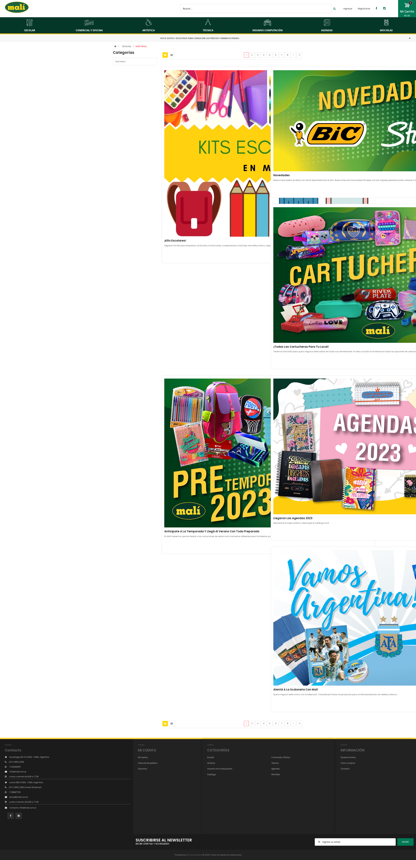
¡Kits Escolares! (175, 241)
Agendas (275, 768)
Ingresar (347, 8)
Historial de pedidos (147, 763)
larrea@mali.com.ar (18, 796)
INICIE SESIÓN (167, 38)
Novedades (281, 175)
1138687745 (14, 792)
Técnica (275, 763)
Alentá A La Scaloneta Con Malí (295, 689)
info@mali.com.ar (17, 771)
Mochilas (275, 774)
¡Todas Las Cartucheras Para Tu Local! (301, 347)
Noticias (126, 46)
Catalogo (211, 774)
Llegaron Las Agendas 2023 (292, 518)
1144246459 (14, 766)
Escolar (210, 757)
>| (299, 54)
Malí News (141, 46)
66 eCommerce (194, 854)
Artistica (211, 763)
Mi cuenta (143, 757)
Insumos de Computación (219, 768)
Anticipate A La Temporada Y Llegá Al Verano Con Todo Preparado (211, 531)
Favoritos (142, 768)
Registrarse (364, 8)
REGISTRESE (181, 38)
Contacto (345, 768)
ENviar (405, 841)
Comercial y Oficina (280, 757)
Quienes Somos (348, 757)
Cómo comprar (348, 763)
